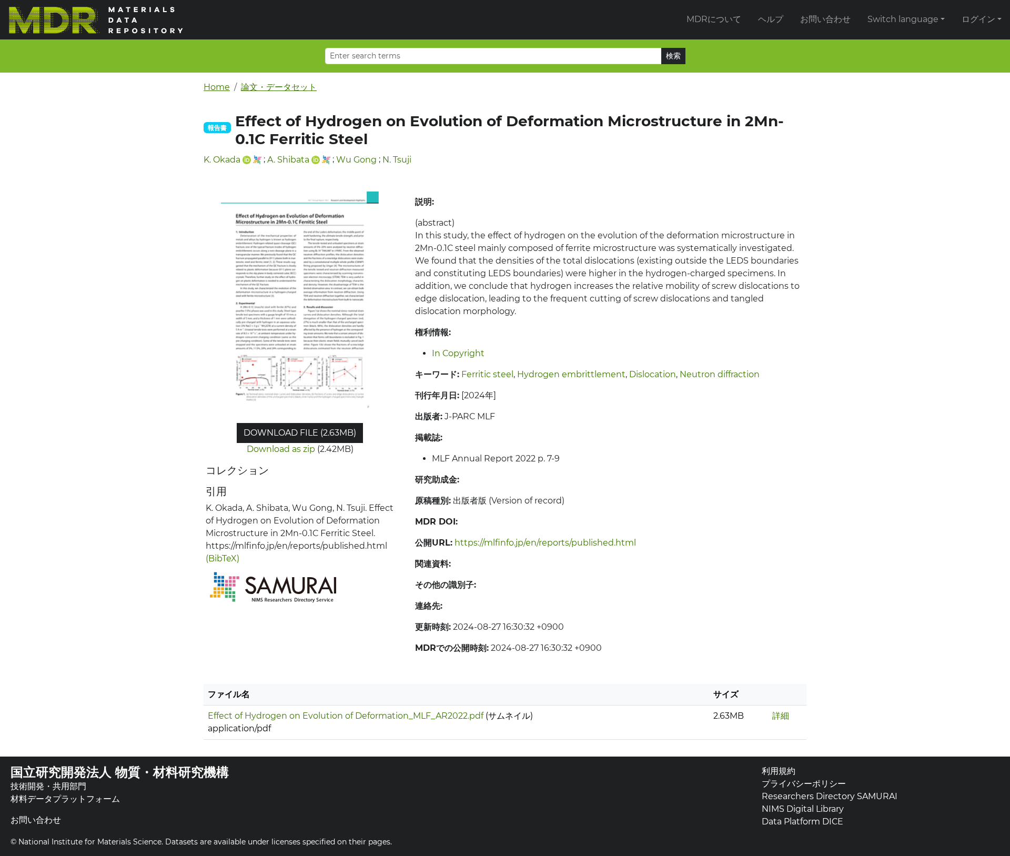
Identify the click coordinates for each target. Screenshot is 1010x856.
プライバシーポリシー (804, 784)
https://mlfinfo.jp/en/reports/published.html (545, 543)
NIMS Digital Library (803, 809)
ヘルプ (770, 19)
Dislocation (652, 374)
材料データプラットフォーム (65, 799)
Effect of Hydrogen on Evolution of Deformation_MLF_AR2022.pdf (345, 716)
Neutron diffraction (720, 374)
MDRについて (713, 19)
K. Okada (222, 160)
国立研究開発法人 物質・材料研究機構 (120, 772)
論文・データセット (279, 87)
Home (217, 87)
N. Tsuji (396, 160)
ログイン (978, 19)
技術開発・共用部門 (48, 786)
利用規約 (778, 771)
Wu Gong (356, 160)
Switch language (902, 19)
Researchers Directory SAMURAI (829, 796)
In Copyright (458, 353)
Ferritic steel (487, 374)
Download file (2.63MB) (300, 433)
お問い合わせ (825, 19)
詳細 (780, 716)
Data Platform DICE (802, 822)
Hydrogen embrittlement (571, 374)
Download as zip (281, 449)
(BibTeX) (222, 558)
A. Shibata (288, 160)
